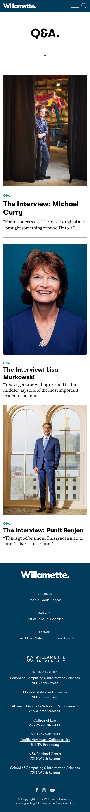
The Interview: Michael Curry (41, 208)
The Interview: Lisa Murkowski (30, 373)
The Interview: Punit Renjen (43, 530)
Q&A (6, 195)
